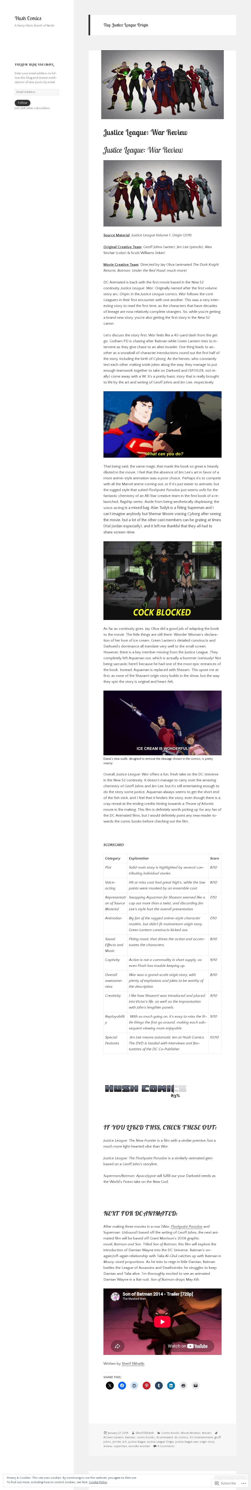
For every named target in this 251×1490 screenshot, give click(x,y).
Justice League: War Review (145, 132)
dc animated (164, 1437)
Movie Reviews (191, 1433)
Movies (207, 1433)
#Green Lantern (113, 1437)
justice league (137, 1441)
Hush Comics (28, 18)
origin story (207, 1441)
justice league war (186, 1441)
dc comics (181, 1437)
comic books (146, 1437)
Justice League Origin (160, 1441)
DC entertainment (201, 1437)
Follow (22, 102)
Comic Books (170, 1433)
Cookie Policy (98, 1482)
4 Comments (166, 1446)
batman (130, 1437)
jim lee (117, 1441)
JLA (125, 1441)
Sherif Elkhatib (133, 1364)
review (107, 1446)
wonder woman (139, 1446)
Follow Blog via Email (34, 64)
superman (120, 1446)
